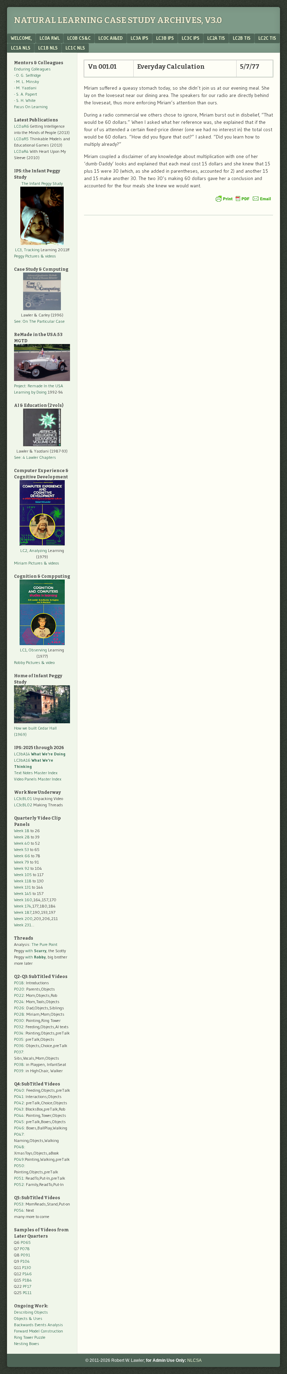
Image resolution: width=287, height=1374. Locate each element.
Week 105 (23, 874)
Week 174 (22, 906)
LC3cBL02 (23, 804)
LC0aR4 (21, 151)
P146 (27, 1273)
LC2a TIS (216, 38)
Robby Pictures (27, 662)
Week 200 (23, 918)
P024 (19, 1001)
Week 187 (22, 912)
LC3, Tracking (27, 249)
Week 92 (21, 868)
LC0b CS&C (79, 38)
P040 (19, 1090)
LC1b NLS (48, 48)
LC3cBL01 (23, 798)
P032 (18, 1026)
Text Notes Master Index (35, 772)
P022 (19, 995)
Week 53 (21, 849)
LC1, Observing (33, 649)
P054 (19, 1210)
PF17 (27, 1286)
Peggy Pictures (27, 256)
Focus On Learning (31, 106)
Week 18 (21, 830)
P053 (18, 1204)
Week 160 (23, 899)
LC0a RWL (49, 38)
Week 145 (22, 893)
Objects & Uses (28, 1318)
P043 (18, 1109)
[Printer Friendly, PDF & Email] (243, 198)
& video (48, 662)
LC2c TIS (267, 38)
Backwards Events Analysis (38, 1324)
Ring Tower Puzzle (30, 1337)
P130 (26, 1267)
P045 (19, 1121)
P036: (19, 1045)
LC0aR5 (21, 138)
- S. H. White (25, 100)
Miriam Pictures (28, 563)
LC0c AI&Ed (110, 38)
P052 (19, 1184)
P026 (19, 1007)
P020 (19, 989)
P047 (18, 1134)
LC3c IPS (191, 38)
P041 (18, 1096)
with (35, 950)
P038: (19, 1064)
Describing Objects (31, 1312)
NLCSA (194, 1360)
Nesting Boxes (26, 1343)
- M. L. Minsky (26, 81)
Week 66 (22, 855)
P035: (20, 1039)
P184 (27, 1280)
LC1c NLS (75, 48)
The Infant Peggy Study (42, 183)
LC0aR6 (21, 126)
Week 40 (22, 843)
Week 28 (22, 836)
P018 (19, 982)
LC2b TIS (242, 38)
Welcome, (21, 38)
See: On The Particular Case (39, 321)
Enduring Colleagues (32, 69)
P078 (25, 1248)
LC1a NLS (20, 48)
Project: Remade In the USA (38, 385)
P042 (19, 1102)
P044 (19, 1115)
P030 (19, 1020)
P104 (25, 1261)
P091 (25, 1254)
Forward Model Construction (38, 1331)
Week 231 (22, 924)
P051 (18, 1178)
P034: (19, 1033)
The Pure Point (44, 944)
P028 (19, 1014)
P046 (19, 1127)
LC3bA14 (39, 753)
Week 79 (21, 862)
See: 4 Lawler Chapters (35, 457)
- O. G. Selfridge (27, 75)
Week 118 (22, 880)
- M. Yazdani (25, 87)
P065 (26, 1242)
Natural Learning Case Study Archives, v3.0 (118, 20)
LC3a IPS (139, 38)
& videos (48, 256)
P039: (19, 1070)
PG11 (27, 1292)
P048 (19, 1146)
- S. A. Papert (25, 94)
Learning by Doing (30, 392)
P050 (19, 1165)
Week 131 (22, 887)
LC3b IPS (165, 38)
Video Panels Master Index (37, 779)
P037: (19, 1051)
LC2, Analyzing (33, 550)
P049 (19, 1159)
